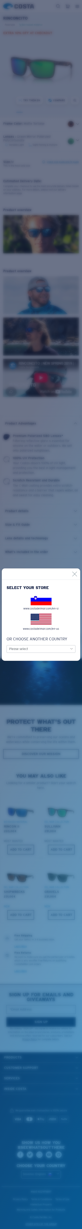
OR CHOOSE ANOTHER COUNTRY (37, 639)
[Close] (74, 574)
